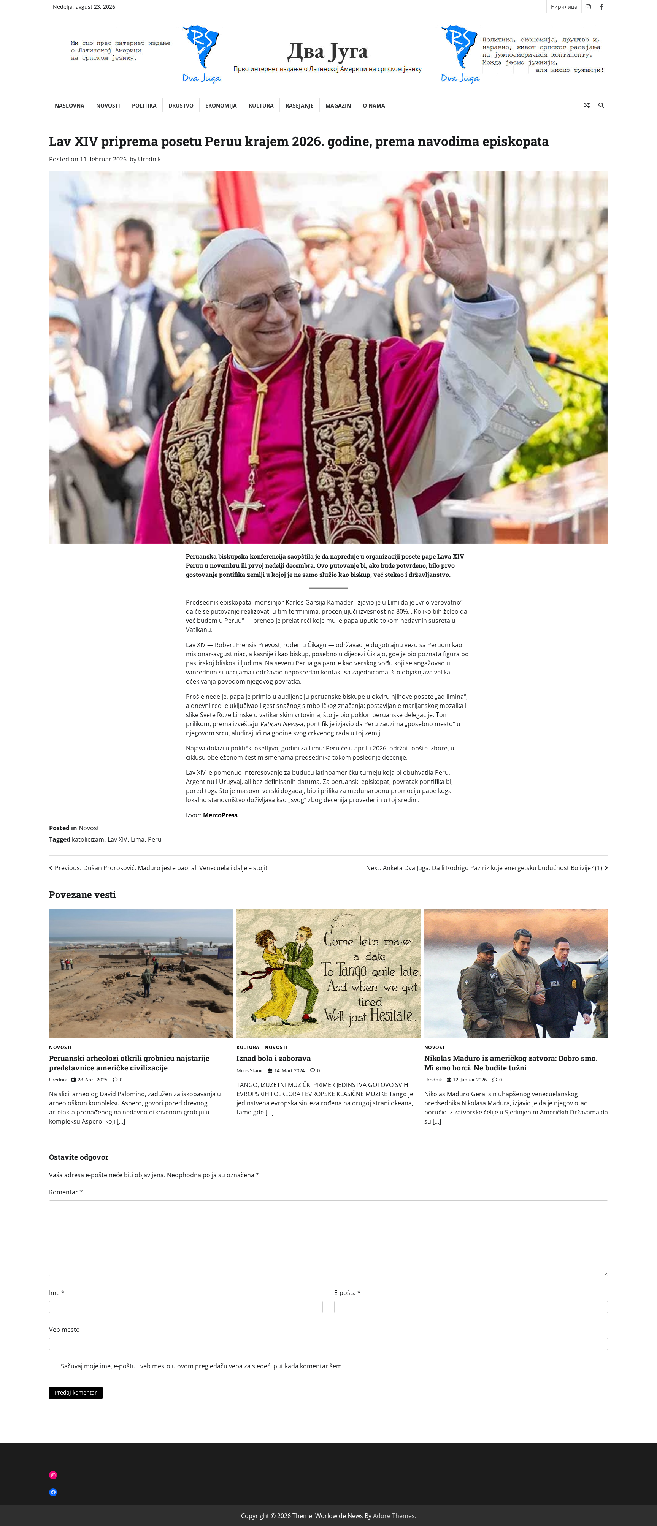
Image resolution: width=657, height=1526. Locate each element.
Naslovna (69, 105)
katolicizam (88, 839)
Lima (137, 839)
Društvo (181, 105)
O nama (374, 105)
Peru (155, 839)
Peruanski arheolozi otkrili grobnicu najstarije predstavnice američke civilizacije (129, 1062)
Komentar (66, 1192)
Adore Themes (394, 1516)
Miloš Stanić (249, 1070)
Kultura (261, 105)
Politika (144, 105)
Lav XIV (117, 839)
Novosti (108, 105)
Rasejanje (300, 105)
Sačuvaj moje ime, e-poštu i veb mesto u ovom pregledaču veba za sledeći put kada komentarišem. (202, 1366)
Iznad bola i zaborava (273, 1058)
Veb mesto (64, 1329)
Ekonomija (221, 105)
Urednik (149, 159)
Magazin (338, 105)
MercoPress (220, 815)
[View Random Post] (586, 105)
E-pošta (347, 1293)
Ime (57, 1293)
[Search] (601, 105)
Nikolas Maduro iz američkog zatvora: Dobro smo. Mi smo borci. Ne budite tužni (511, 1062)
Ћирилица (564, 6)
